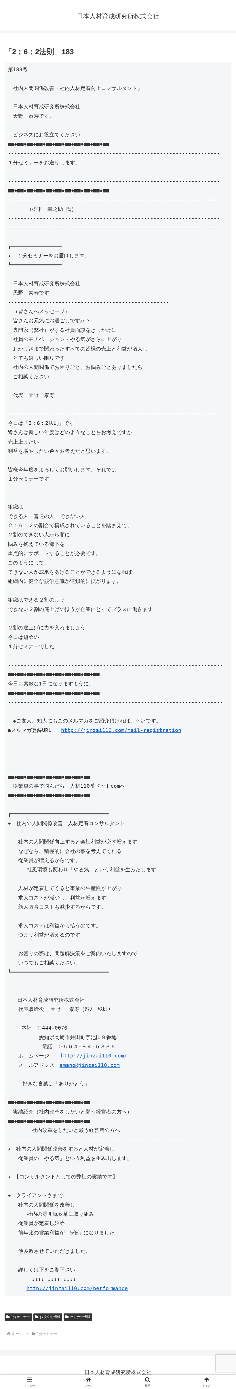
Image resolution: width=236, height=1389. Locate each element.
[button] (218, 980)
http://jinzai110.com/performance (77, 1288)
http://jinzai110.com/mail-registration (121, 730)
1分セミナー (20, 1317)
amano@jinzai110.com (90, 1065)
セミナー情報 (80, 1317)
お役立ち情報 (50, 1317)
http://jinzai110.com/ (94, 1056)
